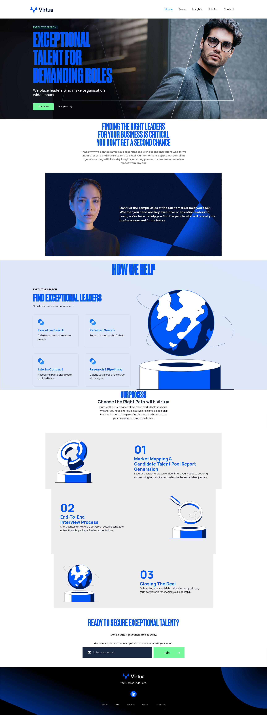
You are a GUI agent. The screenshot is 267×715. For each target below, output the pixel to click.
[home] (41, 9)
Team (182, 9)
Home (169, 9)
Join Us (213, 9)
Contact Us (160, 704)
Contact (229, 9)
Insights (197, 9)
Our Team (43, 106)
